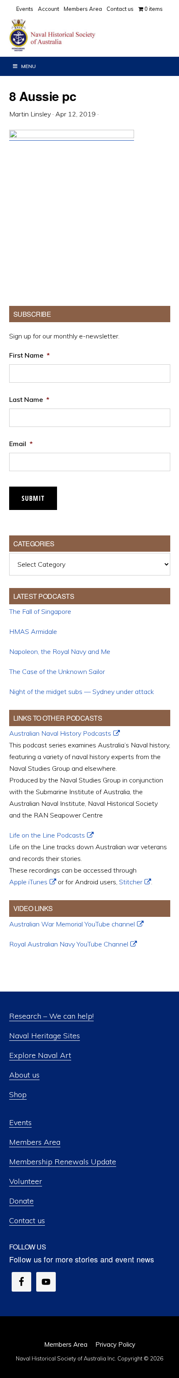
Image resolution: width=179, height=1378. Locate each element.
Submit (33, 498)
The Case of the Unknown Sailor (57, 671)
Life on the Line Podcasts (47, 835)
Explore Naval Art (40, 1055)
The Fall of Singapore (40, 611)
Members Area (34, 1142)
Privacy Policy (115, 1344)
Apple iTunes (28, 882)
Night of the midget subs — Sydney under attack (81, 691)
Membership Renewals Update (62, 1161)
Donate (21, 1201)
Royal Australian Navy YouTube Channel (68, 944)
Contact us (27, 1220)
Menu (28, 66)
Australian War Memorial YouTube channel (72, 924)
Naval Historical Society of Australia (70, 35)
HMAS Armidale (33, 631)
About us (24, 1075)
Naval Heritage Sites (44, 1035)
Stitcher (130, 882)
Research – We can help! (51, 1016)
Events (20, 1122)
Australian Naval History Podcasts (60, 733)
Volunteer (25, 1181)
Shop (18, 1094)
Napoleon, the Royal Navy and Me (59, 651)
